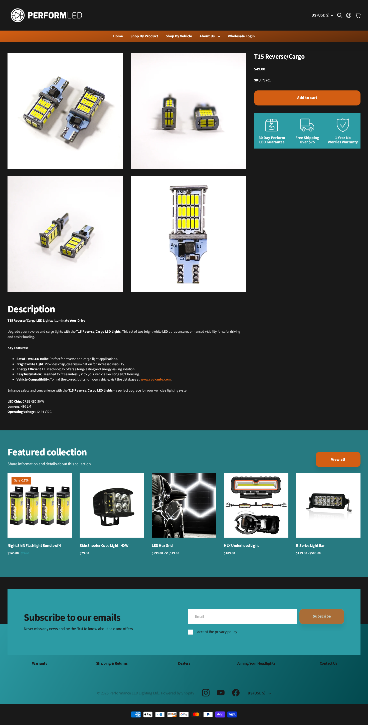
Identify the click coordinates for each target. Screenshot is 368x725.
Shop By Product (144, 36)
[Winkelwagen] (357, 15)
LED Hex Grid (162, 545)
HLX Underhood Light (241, 545)
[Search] (339, 15)
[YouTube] (221, 692)
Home (118, 36)
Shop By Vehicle (179, 36)
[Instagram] (206, 692)
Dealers (184, 663)
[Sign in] (348, 15)
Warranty (39, 663)
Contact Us (328, 663)
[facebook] (236, 692)
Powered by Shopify (177, 693)
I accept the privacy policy (216, 632)
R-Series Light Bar (310, 545)
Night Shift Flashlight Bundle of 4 (34, 545)
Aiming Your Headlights (256, 663)
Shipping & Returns (111, 663)
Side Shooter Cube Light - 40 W (104, 545)
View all (338, 459)
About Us (207, 36)
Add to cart (307, 97)
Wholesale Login (241, 36)
